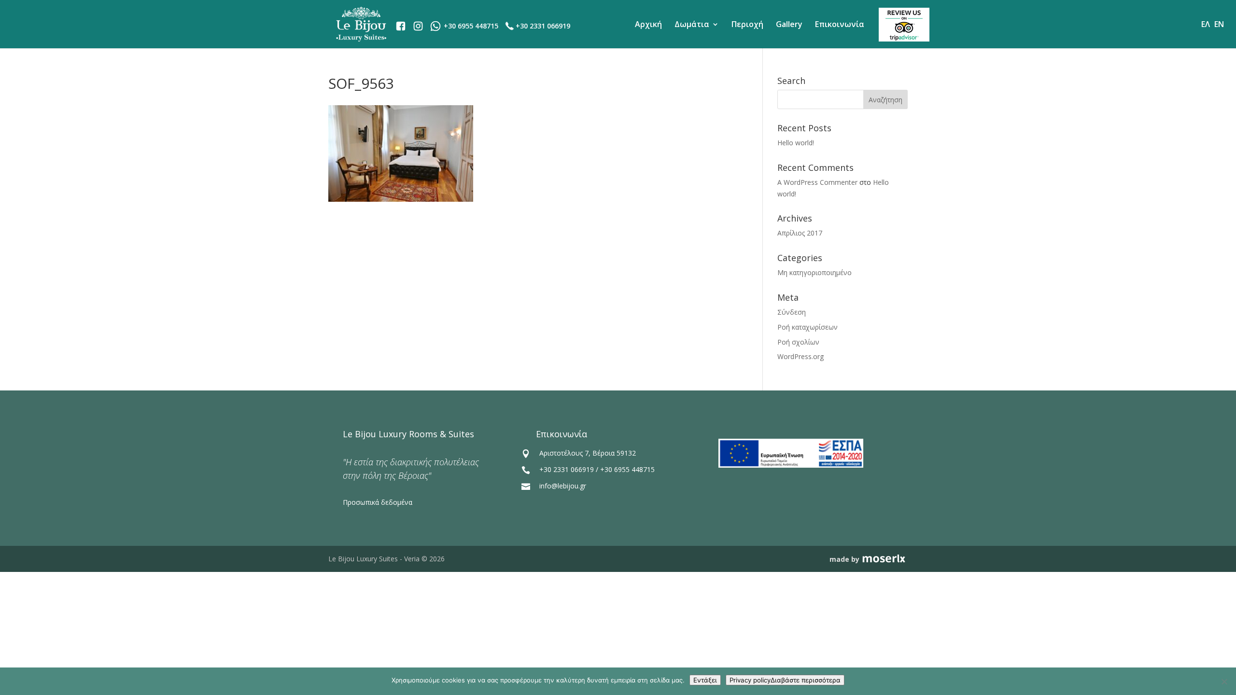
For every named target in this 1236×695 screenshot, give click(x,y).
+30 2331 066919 (543, 26)
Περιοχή (747, 24)
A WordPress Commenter (817, 182)
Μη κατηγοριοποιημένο (814, 272)
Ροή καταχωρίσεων (807, 327)
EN (1219, 24)
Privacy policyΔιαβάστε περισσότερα (785, 680)
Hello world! (795, 142)
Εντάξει (705, 680)
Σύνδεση (791, 312)
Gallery (789, 24)
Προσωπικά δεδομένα (377, 502)
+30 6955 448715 (627, 469)
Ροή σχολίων (798, 342)
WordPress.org (800, 356)
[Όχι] (1224, 681)
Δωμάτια (691, 24)
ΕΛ (1205, 24)
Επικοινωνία (839, 24)
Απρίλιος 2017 (799, 232)
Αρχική (648, 24)
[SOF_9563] (400, 199)
